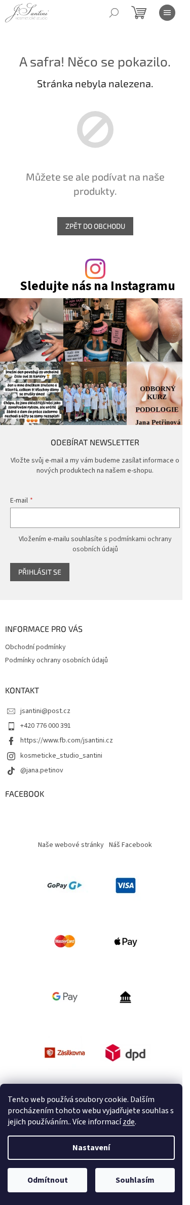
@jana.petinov (41, 770)
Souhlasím (135, 1180)
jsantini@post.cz (45, 711)
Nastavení (91, 1147)
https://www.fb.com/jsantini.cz (66, 740)
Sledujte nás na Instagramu (97, 286)
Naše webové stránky (71, 845)
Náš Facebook (130, 845)
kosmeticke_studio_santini (61, 756)
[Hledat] (114, 13)
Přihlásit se (39, 572)
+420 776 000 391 (45, 726)
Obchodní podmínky (35, 647)
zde (129, 1121)
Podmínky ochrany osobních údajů (56, 660)
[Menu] (167, 13)
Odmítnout (47, 1180)
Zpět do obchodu (95, 226)
